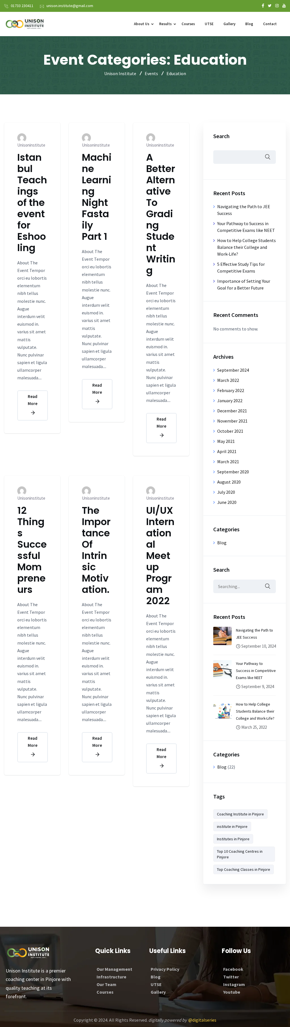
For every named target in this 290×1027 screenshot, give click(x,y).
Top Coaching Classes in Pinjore (243, 869)
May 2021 (226, 441)
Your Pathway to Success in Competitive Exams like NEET (256, 670)
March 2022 (228, 380)
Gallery (229, 23)
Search (221, 136)
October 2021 (230, 431)
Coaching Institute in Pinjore (240, 814)
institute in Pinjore (232, 826)
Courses (188, 23)
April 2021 (226, 451)
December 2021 (232, 411)
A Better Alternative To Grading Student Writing (160, 214)
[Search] (267, 586)
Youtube (231, 992)
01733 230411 (22, 5)
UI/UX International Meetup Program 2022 (160, 556)
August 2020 (229, 482)
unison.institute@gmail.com (69, 5)
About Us (141, 23)
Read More (32, 400)
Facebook (233, 969)
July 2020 (226, 492)
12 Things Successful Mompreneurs (32, 550)
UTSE (209, 23)
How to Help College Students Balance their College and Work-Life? (246, 247)
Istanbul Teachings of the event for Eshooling (32, 202)
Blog (249, 23)
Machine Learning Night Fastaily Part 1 (97, 197)
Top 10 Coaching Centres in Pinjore (240, 854)
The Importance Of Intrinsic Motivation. (96, 550)
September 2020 (233, 472)
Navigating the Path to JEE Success (254, 634)
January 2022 (229, 400)
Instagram (234, 984)
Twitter (231, 977)
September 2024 (233, 370)
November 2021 (232, 421)
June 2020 (226, 502)
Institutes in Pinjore (233, 838)
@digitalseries (202, 1020)
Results (165, 23)
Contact (270, 23)
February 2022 (230, 390)
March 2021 (228, 461)
